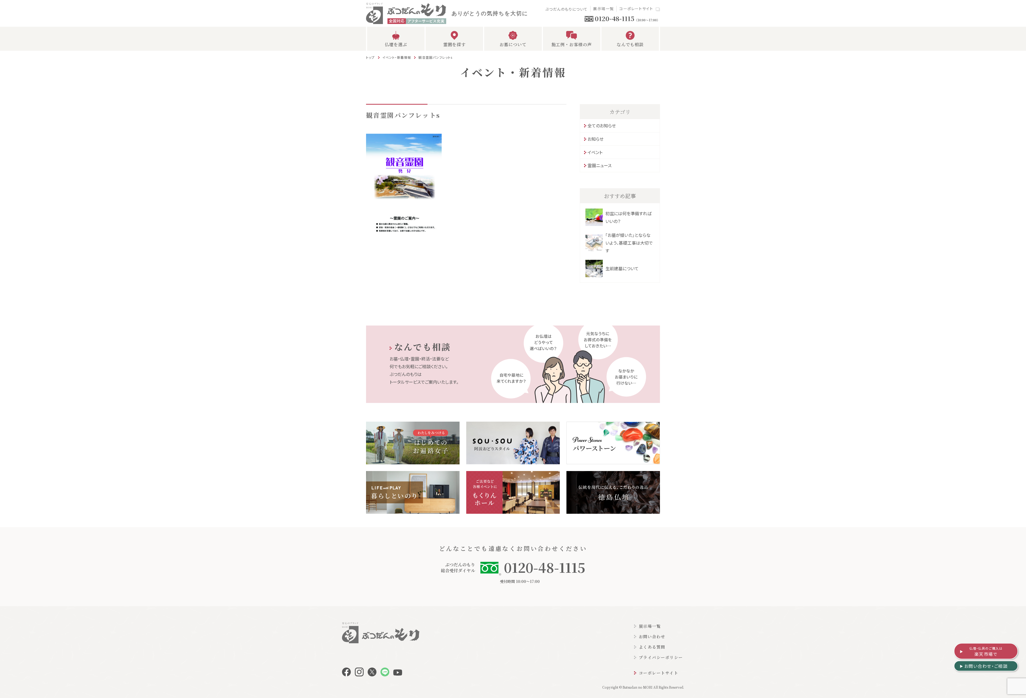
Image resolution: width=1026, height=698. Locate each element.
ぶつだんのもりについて (566, 9)
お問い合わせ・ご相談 (986, 666)
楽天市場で (986, 651)
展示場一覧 (603, 8)
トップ (370, 57)
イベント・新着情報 (396, 57)
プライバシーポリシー (661, 657)
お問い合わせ (652, 636)
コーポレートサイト (636, 8)
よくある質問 (652, 647)
